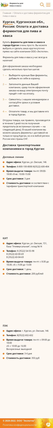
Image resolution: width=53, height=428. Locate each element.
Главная (7, 13)
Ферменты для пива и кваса (16, 4)
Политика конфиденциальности (19, 425)
